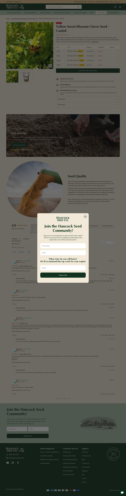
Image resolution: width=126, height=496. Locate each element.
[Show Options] (84, 267)
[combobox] (62, 267)
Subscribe (63, 275)
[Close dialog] (85, 216)
